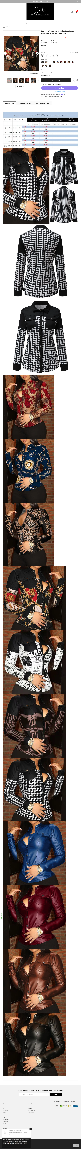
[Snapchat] (63, 581)
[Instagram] (56, 581)
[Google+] (53, 581)
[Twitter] (50, 581)
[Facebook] (46, 581)
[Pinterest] (59, 581)
